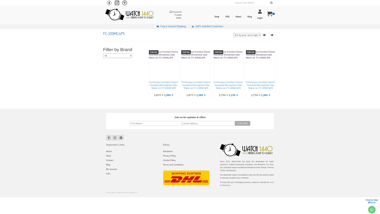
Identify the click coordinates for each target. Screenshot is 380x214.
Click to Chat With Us (372, 201)
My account (111, 169)
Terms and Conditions (173, 164)
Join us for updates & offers (190, 117)
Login (260, 17)
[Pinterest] (121, 137)
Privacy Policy (169, 156)
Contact (109, 160)
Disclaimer (168, 151)
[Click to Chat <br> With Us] (371, 209)
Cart (108, 173)
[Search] (271, 3)
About (238, 16)
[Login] (260, 12)
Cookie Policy (169, 160)
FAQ (227, 16)
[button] (249, 14)
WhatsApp (226, 185)
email (271, 182)
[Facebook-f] (108, 137)
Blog (249, 16)
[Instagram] (115, 137)
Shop (216, 16)
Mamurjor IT (133, 192)
